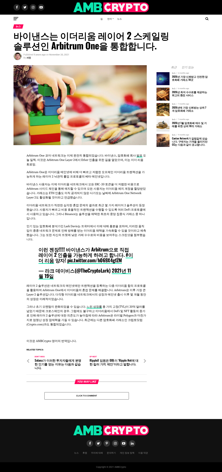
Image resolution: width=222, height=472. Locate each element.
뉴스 (119, 18)
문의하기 (111, 452)
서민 (28, 57)
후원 (85, 452)
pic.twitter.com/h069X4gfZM (94, 260)
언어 (109, 18)
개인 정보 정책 (127, 452)
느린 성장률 (94, 306)
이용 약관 (143, 452)
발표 (139, 155)
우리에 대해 (97, 452)
